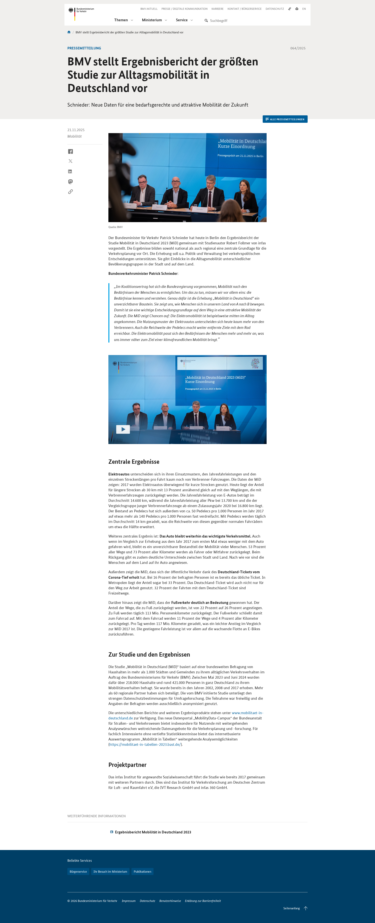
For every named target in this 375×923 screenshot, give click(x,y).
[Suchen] (206, 20)
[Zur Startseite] (69, 32)
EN (304, 9)
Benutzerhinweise (170, 901)
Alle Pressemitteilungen (287, 119)
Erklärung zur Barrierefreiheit (203, 901)
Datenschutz (147, 901)
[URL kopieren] (70, 195)
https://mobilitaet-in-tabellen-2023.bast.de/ (145, 744)
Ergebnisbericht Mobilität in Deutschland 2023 (153, 832)
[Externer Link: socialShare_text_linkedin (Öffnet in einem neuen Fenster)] (70, 174)
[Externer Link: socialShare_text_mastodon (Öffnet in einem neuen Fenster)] (70, 185)
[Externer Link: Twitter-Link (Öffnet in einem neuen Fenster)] (70, 164)
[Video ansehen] (187, 399)
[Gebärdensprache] (289, 9)
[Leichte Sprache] (296, 9)
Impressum (129, 901)
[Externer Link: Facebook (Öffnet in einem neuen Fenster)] (70, 154)
